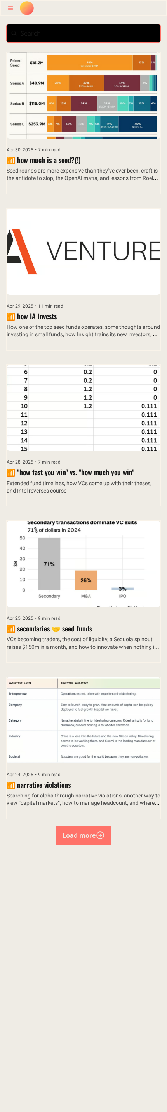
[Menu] (10, 8)
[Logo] (27, 8)
